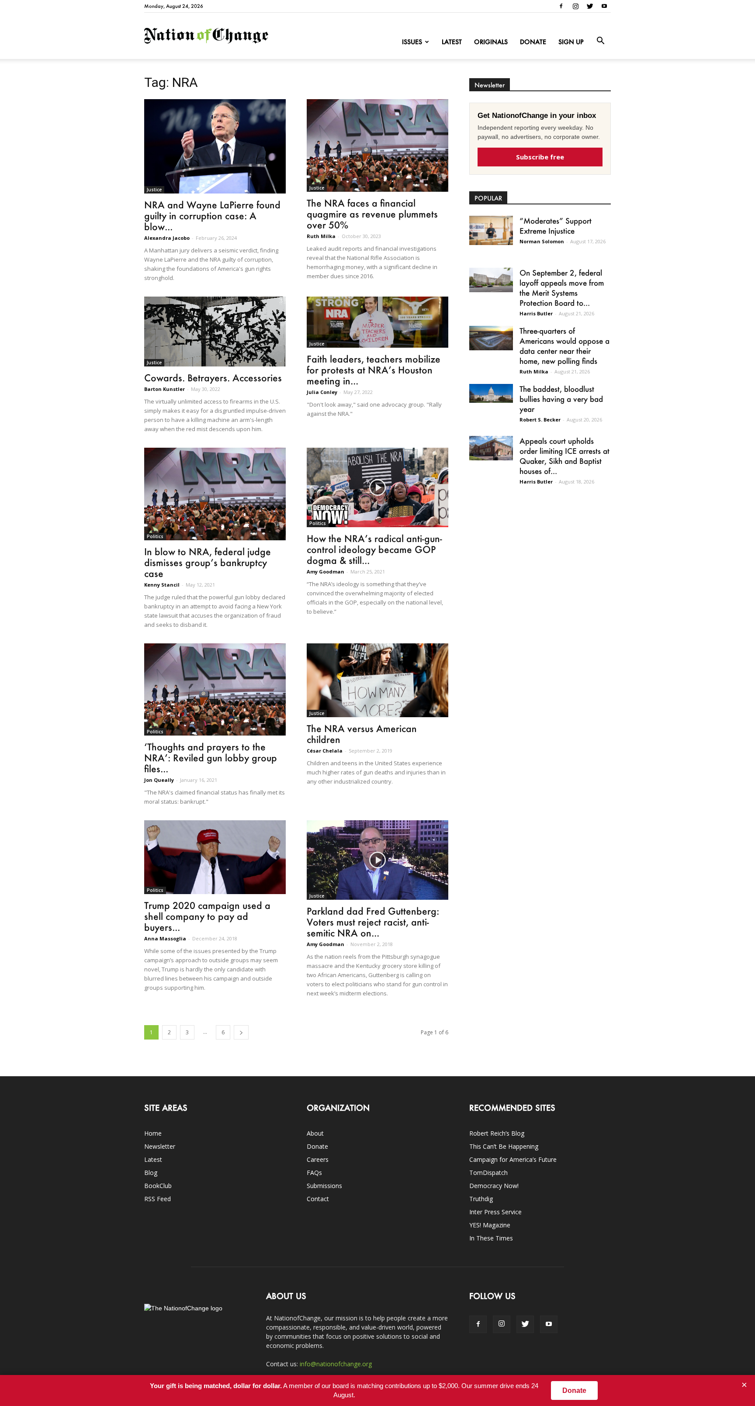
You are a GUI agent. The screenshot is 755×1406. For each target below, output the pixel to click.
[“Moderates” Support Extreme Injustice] (491, 230)
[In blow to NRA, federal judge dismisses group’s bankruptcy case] (215, 494)
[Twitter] (589, 6)
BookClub (158, 1185)
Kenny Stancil (162, 584)
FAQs (314, 1172)
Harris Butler (536, 313)
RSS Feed (157, 1199)
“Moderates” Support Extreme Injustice (555, 225)
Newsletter (159, 1146)
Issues (412, 42)
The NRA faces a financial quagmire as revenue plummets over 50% (372, 214)
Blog (150, 1172)
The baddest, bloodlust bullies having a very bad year (561, 399)
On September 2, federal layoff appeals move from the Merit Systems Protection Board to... (561, 287)
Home (153, 1133)
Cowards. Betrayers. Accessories (213, 377)
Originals (491, 42)
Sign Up (571, 42)
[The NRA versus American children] (377, 680)
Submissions (324, 1185)
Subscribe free (540, 156)
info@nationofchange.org (336, 1364)
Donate (533, 42)
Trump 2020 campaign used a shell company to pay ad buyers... (207, 916)
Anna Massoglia (165, 938)
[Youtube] (604, 6)
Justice (154, 190)
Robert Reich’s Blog (496, 1133)
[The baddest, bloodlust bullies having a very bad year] (491, 393)
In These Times (491, 1238)
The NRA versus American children (362, 733)
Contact (318, 1199)
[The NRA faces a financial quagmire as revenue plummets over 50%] (377, 145)
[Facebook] (561, 6)
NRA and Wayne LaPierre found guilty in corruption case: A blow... (212, 215)
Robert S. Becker (540, 419)
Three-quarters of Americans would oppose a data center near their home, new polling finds (564, 346)
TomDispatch (488, 1172)
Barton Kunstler (164, 389)
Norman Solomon (541, 241)
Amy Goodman (325, 571)
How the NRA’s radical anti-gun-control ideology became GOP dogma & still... (374, 549)
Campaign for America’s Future (513, 1159)
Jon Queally (159, 780)
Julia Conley (322, 392)
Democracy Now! (494, 1185)
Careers (318, 1159)
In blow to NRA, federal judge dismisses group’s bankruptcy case (207, 562)
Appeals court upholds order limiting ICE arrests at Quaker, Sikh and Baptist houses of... (564, 456)
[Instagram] (575, 6)
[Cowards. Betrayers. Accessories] (215, 331)
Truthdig (481, 1199)
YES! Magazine (489, 1225)
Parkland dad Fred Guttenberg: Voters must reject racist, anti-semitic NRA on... (373, 922)
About (315, 1133)
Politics (155, 536)
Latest (452, 42)
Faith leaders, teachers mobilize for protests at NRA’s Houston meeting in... (373, 370)
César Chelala (325, 750)
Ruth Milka (321, 236)
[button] (600, 41)
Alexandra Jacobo (167, 238)
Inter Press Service (495, 1212)
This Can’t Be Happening (503, 1146)
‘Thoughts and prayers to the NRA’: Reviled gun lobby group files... (210, 757)
